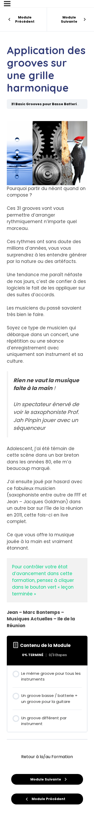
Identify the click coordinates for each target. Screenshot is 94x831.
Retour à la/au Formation (47, 757)
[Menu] (7, 3)
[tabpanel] (47, 371)
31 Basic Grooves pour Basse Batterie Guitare (52, 104)
